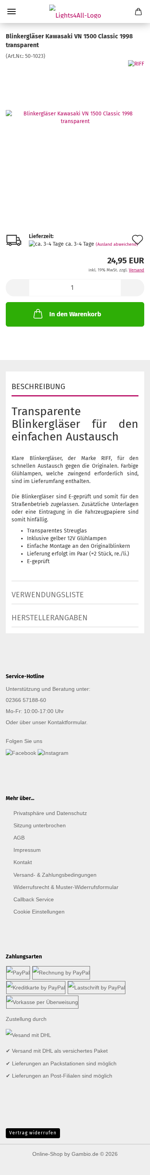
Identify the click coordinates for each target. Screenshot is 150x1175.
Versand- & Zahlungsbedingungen (55, 875)
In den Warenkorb (75, 314)
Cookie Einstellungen (39, 912)
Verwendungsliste (48, 594)
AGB (19, 838)
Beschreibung (38, 386)
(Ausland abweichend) (117, 244)
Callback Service (33, 899)
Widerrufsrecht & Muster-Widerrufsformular (65, 887)
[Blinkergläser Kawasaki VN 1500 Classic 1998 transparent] (75, 117)
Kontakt (22, 862)
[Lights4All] (75, 11)
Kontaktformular (67, 722)
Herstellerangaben (50, 617)
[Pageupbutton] (128, 1163)
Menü (11, 11)
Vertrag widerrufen (33, 1133)
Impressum (27, 850)
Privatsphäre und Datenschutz (50, 813)
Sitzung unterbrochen (39, 825)
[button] (17, 287)
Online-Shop (47, 1154)
